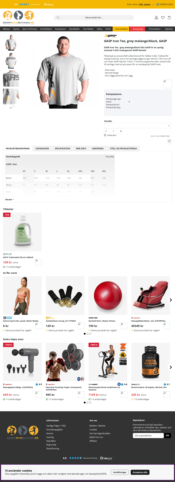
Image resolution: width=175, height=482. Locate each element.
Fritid (107, 29)
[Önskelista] (163, 17)
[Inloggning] (156, 17)
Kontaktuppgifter (54, 429)
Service (49, 433)
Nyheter (169, 29)
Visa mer (8, 199)
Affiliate (93, 441)
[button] (34, 4)
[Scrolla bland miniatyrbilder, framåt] (13, 106)
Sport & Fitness (29, 29)
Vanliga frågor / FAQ (56, 425)
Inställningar (119, 472)
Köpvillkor (51, 441)
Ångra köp (51, 444)
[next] (171, 300)
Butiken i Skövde (97, 425)
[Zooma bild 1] (63, 72)
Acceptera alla (140, 472)
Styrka (16, 29)
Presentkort (154, 29)
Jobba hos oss (96, 437)
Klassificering (52, 448)
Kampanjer (138, 29)
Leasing (50, 437)
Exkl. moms (132, 4)
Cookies (93, 429)
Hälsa (99, 29)
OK (167, 435)
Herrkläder (88, 29)
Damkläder (74, 29)
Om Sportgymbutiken (100, 433)
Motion (6, 29)
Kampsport (60, 29)
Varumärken (122, 29)
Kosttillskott (46, 29)
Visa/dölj (110, 156)
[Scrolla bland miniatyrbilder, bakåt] (13, 37)
